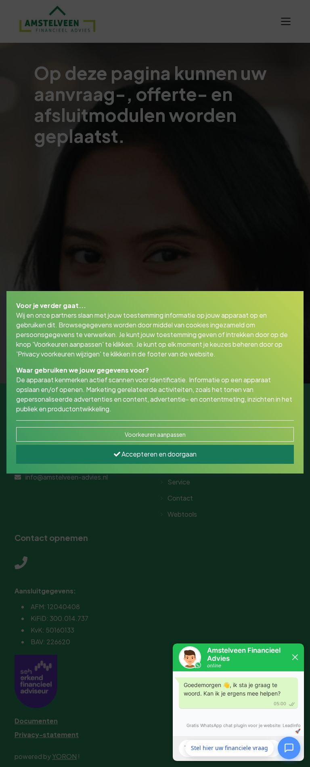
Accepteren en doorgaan (158, 454)
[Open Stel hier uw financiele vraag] (289, 747)
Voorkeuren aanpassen (155, 434)
